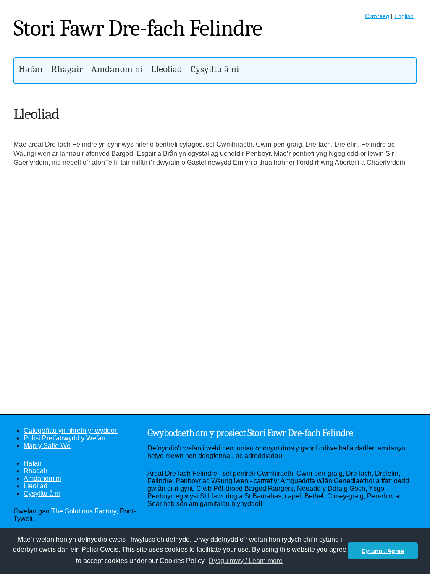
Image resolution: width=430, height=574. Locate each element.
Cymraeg (377, 16)
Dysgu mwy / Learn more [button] (246, 560)
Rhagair (67, 69)
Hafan (30, 69)
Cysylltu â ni (215, 69)
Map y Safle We (47, 445)
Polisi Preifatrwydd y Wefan (64, 438)
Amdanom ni (117, 69)
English (404, 16)
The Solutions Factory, (84, 511)
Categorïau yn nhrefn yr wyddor (71, 430)
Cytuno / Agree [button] (383, 551)
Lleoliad (166, 69)
